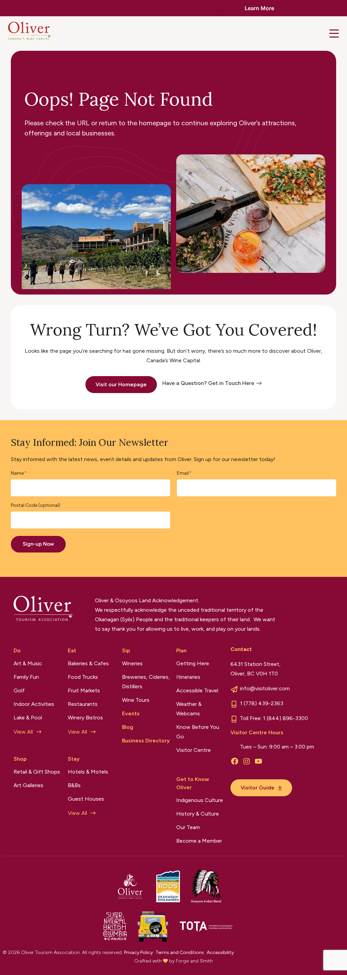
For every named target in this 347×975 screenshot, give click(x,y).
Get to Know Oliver (192, 783)
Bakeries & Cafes (88, 663)
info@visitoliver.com (265, 688)
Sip (126, 650)
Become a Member (199, 841)
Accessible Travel (197, 690)
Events (131, 713)
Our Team (188, 827)
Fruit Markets (84, 690)
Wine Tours (135, 700)
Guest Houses (86, 799)
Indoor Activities (34, 704)
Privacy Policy (138, 952)
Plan (181, 650)
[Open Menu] (334, 33)
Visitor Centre (193, 750)
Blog (127, 727)
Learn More (259, 8)
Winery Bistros (85, 717)
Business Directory (146, 740)
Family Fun (26, 677)
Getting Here (192, 663)
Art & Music (28, 663)
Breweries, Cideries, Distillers (146, 682)
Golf (19, 690)
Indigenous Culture (199, 800)
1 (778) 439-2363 (261, 703)
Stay (74, 759)
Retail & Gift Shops (37, 771)
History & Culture (197, 813)
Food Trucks (83, 677)
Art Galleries (28, 785)
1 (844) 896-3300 (285, 718)
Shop (20, 759)
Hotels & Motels (88, 771)
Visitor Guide (257, 787)
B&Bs (74, 785)
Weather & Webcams (189, 709)
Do (17, 650)
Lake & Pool (28, 717)
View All (23, 732)
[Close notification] (336, 8)
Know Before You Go (197, 732)
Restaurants (83, 704)
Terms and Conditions (180, 952)
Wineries (132, 663)
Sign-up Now (38, 544)
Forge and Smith (194, 961)
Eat (72, 650)
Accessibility (220, 952)
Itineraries (188, 677)
